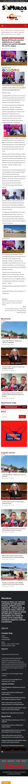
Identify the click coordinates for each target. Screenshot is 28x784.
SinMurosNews (14, 337)
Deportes (22, 1)
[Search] (25, 25)
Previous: (12, 301)
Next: (15, 309)
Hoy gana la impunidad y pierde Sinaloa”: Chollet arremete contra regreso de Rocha (13, 708)
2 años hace (13, 48)
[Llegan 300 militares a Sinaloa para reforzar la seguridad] (14, 330)
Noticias (5, 1)
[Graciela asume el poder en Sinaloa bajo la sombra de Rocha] (14, 356)
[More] (18, 70)
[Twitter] (6, 70)
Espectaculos (11, 1)
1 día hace (12, 344)
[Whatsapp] (9, 70)
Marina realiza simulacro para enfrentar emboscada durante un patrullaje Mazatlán (12, 703)
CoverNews (10, 774)
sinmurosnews (6, 48)
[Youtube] (12, 70)
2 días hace (12, 398)
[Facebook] (3, 70)
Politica (8, 363)
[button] (2, 26)
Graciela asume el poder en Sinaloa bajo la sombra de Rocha (12, 693)
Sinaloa (8, 337)
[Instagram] (15, 70)
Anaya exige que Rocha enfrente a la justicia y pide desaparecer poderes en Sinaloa (13, 394)
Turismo (17, 1)
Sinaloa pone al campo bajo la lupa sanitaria (12, 713)
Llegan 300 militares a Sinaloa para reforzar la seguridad (13, 688)
